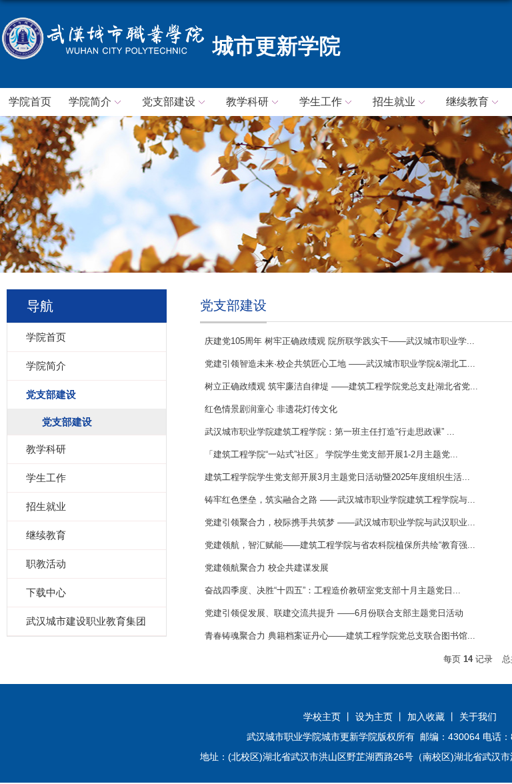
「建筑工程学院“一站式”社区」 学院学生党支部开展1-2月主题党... (331, 454)
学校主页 (322, 716)
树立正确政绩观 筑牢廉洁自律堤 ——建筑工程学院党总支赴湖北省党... (341, 386)
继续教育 (467, 101)
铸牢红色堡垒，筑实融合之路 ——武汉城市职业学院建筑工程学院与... (340, 500)
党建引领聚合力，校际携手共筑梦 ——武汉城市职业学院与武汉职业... (340, 522)
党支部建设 (168, 101)
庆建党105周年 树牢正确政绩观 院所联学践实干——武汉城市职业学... (340, 341)
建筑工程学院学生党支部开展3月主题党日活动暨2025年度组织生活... (337, 477)
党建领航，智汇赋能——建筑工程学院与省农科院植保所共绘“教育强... (340, 545)
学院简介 (90, 101)
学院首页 (30, 101)
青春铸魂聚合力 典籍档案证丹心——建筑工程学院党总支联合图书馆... (340, 636)
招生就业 (394, 101)
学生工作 (320, 101)
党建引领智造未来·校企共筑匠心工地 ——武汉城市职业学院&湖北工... (340, 364)
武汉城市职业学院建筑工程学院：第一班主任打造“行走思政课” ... (330, 432)
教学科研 (247, 101)
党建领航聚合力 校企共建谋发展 (267, 568)
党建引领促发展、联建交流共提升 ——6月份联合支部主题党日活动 (334, 613)
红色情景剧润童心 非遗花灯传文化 (271, 409)
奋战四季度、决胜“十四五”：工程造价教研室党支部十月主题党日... (333, 590)
